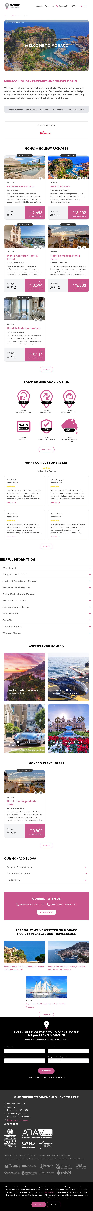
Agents (39, 6)
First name (8, 1047)
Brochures (49, 6)
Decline (54, 1204)
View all (46, 369)
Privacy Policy (48, 1192)
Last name (52, 1047)
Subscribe (46, 1071)
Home (7, 16)
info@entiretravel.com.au (17, 1120)
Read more (11, 502)
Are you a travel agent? (57, 1057)
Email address (10, 1057)
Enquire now (48, 912)
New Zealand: (64, 904)
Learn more (46, 450)
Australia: (32, 904)
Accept (38, 1204)
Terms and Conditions (56, 1077)
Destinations (17, 16)
